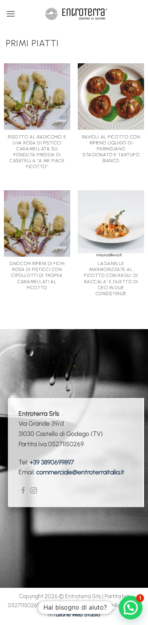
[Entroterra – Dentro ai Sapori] (76, 14)
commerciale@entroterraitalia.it (80, 472)
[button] (10, 13)
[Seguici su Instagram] (33, 491)
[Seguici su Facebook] (23, 491)
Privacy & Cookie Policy (72, 605)
